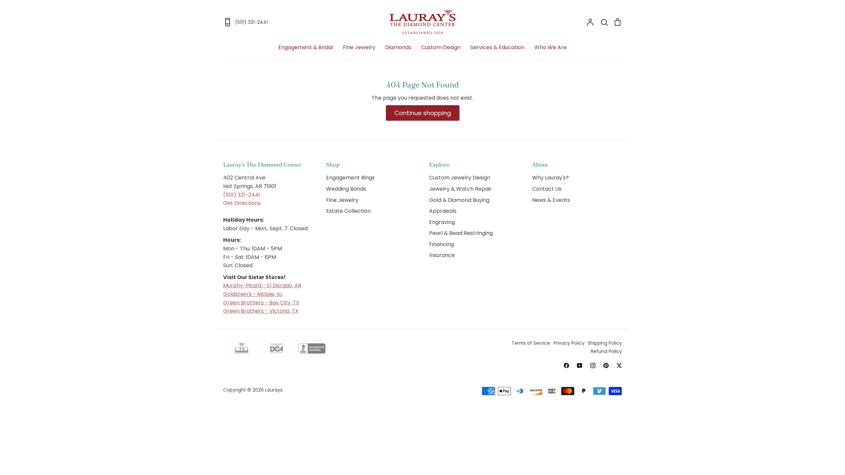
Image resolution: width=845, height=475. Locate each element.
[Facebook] (566, 365)
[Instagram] (592, 365)
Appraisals (442, 211)
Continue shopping (422, 113)
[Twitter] (619, 365)
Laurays (274, 390)
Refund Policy (606, 351)
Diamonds (398, 47)
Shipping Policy (605, 343)
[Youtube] (579, 365)
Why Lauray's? (550, 177)
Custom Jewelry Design (459, 177)
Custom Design (440, 47)
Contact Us (546, 189)
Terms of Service (531, 343)
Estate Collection (348, 211)
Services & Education (497, 47)
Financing (441, 244)
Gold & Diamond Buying (459, 200)
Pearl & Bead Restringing (461, 233)
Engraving (442, 222)
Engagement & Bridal (305, 47)
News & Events (551, 200)
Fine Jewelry (359, 47)
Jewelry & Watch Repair (460, 189)
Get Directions (242, 203)
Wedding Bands (346, 189)
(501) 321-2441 (241, 195)
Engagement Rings (350, 177)
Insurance (442, 255)
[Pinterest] (606, 365)
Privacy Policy (569, 343)
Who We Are (550, 47)
